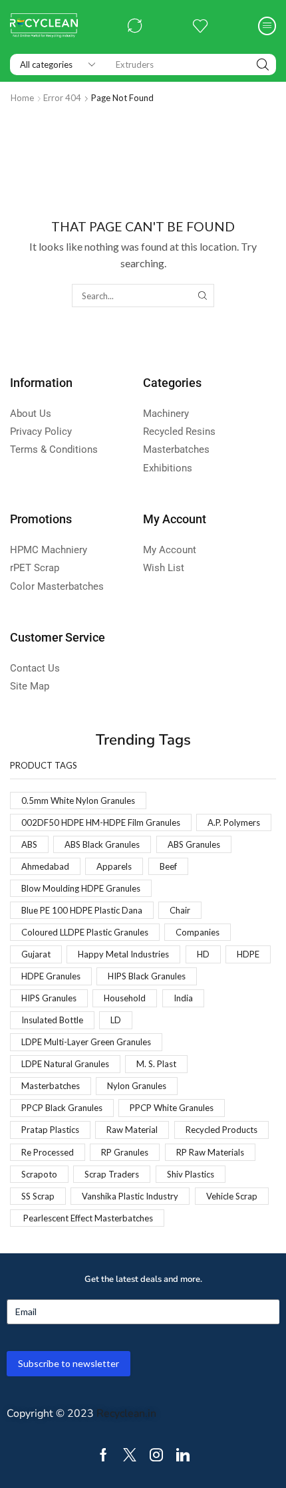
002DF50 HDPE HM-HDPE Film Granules (100, 822)
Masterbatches (50, 1085)
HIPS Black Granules (147, 976)
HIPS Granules (48, 998)
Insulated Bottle (52, 1020)
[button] (135, 26)
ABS (29, 844)
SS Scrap (38, 1196)
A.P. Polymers (234, 822)
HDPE (248, 954)
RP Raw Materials (210, 1152)
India (183, 998)
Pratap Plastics (50, 1129)
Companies (197, 932)
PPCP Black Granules (61, 1107)
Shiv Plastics (190, 1174)
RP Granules (124, 1152)
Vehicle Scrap (231, 1196)
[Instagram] (156, 1454)
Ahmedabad (45, 866)
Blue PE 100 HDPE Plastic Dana (81, 910)
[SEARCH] (202, 295)
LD (115, 1020)
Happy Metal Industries (123, 954)
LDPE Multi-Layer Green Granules (86, 1042)
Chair (180, 910)
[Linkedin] (183, 1454)
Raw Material (132, 1129)
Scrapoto (39, 1174)
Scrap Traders (111, 1174)
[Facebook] (103, 1454)
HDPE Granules (50, 976)
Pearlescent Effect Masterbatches (87, 1218)
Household (125, 998)
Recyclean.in (126, 1413)
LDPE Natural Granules (65, 1063)
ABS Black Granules (102, 844)
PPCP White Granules (172, 1107)
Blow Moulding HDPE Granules (80, 888)
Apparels (114, 866)
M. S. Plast (156, 1063)
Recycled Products (221, 1129)
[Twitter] (129, 1454)
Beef (168, 866)
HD (203, 954)
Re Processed (47, 1152)
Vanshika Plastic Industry (130, 1196)
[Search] (262, 64)
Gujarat (36, 954)
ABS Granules (194, 844)
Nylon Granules (136, 1085)
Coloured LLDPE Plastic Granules (84, 932)
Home (22, 97)
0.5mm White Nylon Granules (78, 800)
